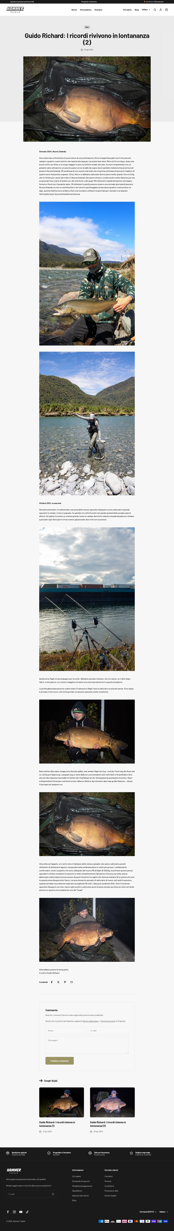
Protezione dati (111, 1190)
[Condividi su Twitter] (58, 982)
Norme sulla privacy (90, 1021)
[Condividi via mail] (71, 982)
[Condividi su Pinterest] (65, 982)
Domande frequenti (81, 1181)
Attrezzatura (85, 9)
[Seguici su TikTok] (27, 1212)
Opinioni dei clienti (80, 1195)
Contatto (109, 1176)
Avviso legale (110, 1195)
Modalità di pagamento (82, 1186)
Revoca (108, 1181)
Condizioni (109, 1186)
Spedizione (77, 1190)
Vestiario (98, 9)
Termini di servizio (108, 1021)
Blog (137, 9)
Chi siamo (127, 9)
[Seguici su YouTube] (21, 1212)
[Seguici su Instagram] (14, 1212)
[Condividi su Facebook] (51, 982)
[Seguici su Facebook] (8, 1212)
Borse (74, 9)
